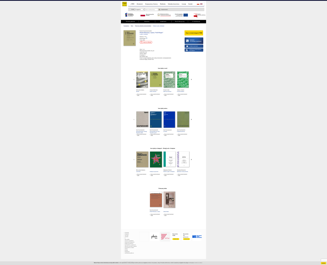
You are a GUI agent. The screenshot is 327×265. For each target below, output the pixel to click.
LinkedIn (126, 236)
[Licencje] (184, 4)
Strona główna (130, 21)
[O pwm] (131, 4)
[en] (202, 4)
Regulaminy (127, 251)
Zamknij (323, 263)
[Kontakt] (190, 4)
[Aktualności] (139, 4)
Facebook (127, 232)
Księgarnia (126, 25)
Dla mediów (127, 239)
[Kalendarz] (174, 4)
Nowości (146, 21)
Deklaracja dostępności (129, 242)
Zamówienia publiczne (129, 253)
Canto (143, 49)
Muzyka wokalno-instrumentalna (143, 25)
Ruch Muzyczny (180, 21)
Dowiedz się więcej (198, 262)
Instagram (127, 233)
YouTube (126, 235)
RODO (126, 248)
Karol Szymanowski (146, 31)
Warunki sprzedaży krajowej (131, 246)
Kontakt (126, 250)
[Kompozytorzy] (151, 4)
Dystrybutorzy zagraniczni (130, 244)
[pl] (197, 4)
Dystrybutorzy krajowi (129, 247)
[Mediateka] (163, 4)
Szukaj (159, 9)
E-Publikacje (196, 21)
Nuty (132, 25)
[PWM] (124, 4)
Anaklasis (163, 21)
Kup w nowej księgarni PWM (141, 95)
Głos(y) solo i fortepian (158, 25)
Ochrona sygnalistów (129, 240)
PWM (145, 36)
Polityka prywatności (129, 243)
